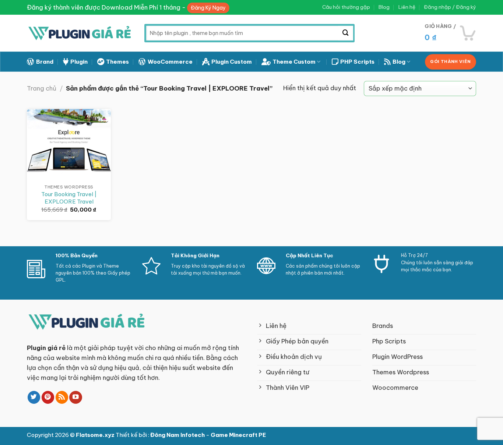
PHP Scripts (357, 61)
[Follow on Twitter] (34, 397)
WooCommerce (170, 61)
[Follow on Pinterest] (48, 397)
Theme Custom (294, 61)
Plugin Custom (231, 61)
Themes (117, 61)
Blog (384, 7)
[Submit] (345, 33)
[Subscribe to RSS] (62, 397)
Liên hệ (406, 7)
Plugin (79, 61)
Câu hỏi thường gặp (346, 7)
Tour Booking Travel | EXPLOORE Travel (69, 198)
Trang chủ (41, 88)
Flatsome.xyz (96, 434)
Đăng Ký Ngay (208, 7)
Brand (44, 61)
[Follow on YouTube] (75, 397)
